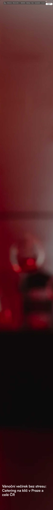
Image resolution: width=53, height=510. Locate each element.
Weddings (28, 2)
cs (46, 1)
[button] (16, 3)
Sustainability (37, 2)
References (9, 2)
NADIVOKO (23, 2)
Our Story (5, 3)
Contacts (43, 2)
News (33, 2)
